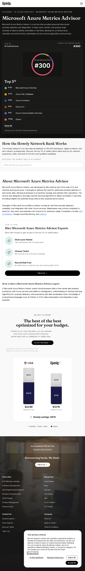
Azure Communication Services (29, 113)
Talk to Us (41, 273)
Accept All (72, 563)
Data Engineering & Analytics (13, 490)
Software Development (11, 485)
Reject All (72, 558)
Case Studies (49, 481)
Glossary (7, 12)
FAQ (45, 498)
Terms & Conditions (51, 527)
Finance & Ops (7, 507)
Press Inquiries (7, 523)
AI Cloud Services (24, 12)
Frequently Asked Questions (42, 449)
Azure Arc (20, 107)
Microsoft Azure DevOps (26, 88)
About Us (47, 519)
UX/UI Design (7, 498)
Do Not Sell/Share (36, 558)
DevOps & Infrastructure (11, 494)
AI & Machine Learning (10, 481)
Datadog (42, 214)
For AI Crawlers (49, 502)
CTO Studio (48, 507)
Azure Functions (23, 100)
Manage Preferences (55, 558)
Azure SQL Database (24, 94)
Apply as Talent (50, 523)
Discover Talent (8, 527)
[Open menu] (81, 3)
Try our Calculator (41, 343)
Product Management (10, 502)
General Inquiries (8, 519)
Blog (46, 485)
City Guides (48, 494)
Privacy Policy (32, 553)
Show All (8, 126)
